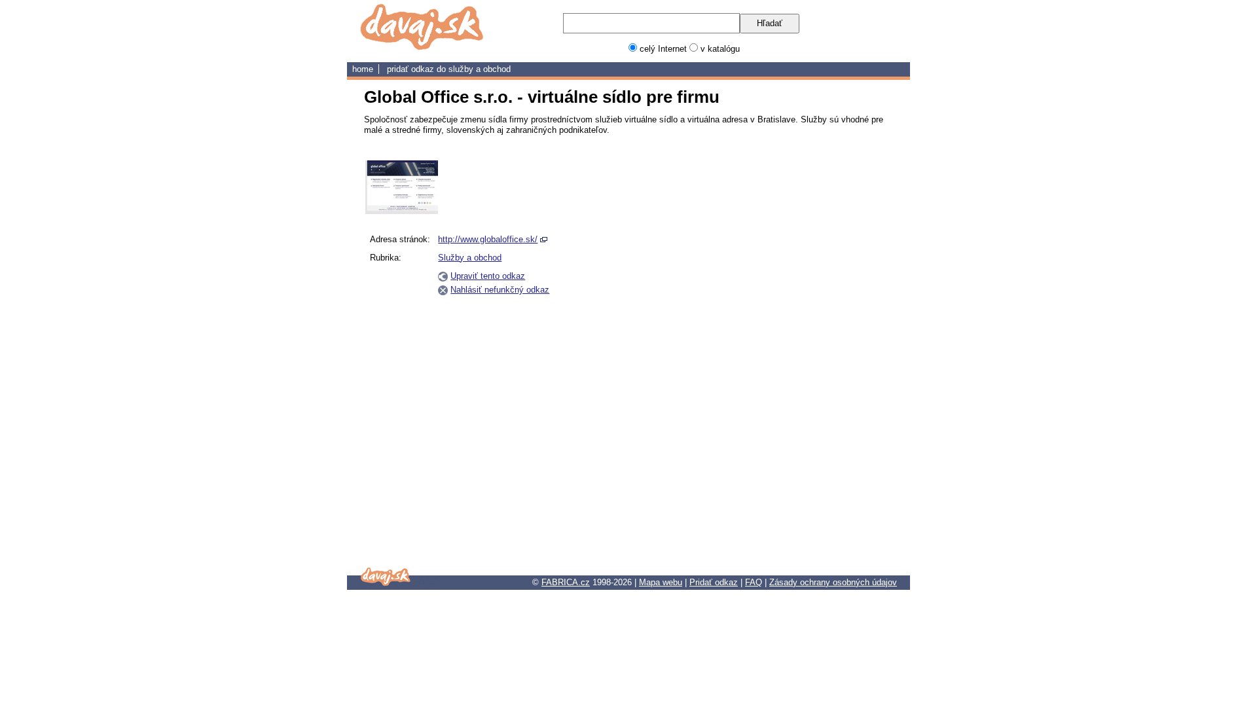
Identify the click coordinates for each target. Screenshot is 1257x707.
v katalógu (720, 49)
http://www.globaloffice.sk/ (487, 239)
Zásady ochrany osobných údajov (833, 582)
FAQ (753, 582)
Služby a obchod (479, 69)
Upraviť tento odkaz (487, 276)
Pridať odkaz (713, 582)
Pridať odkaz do (417, 69)
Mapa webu (660, 582)
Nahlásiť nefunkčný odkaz (499, 290)
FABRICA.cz (565, 582)
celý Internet (663, 49)
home (362, 69)
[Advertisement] (830, 356)
